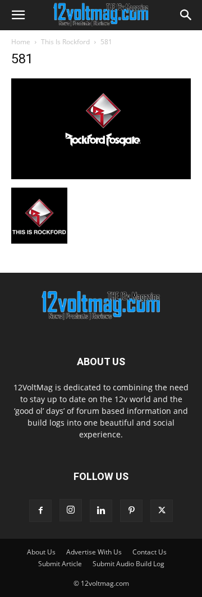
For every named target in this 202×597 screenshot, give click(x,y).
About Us (41, 552)
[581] (101, 176)
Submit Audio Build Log (128, 563)
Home (20, 41)
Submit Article (60, 563)
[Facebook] (40, 511)
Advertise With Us (94, 552)
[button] (18, 15)
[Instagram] (70, 510)
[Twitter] (161, 511)
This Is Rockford (65, 41)
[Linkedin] (101, 511)
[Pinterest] (131, 511)
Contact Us (149, 552)
